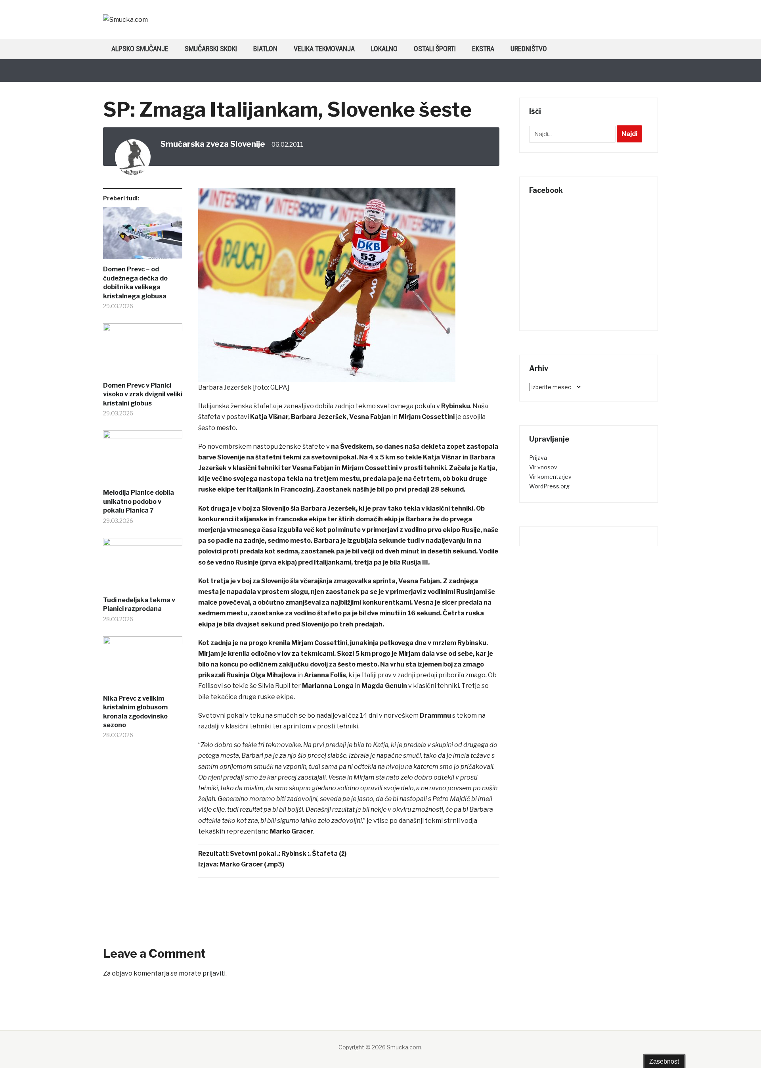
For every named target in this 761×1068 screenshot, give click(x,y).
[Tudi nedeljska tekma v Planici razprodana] (142, 567)
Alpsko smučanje (139, 48)
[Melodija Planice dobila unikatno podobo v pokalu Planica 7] (142, 459)
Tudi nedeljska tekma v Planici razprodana (139, 604)
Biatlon (265, 48)
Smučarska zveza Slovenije (213, 144)
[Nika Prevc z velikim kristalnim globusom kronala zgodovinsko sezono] (142, 665)
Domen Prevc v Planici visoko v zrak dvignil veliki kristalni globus (142, 394)
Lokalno (384, 48)
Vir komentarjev (550, 476)
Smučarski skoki (211, 48)
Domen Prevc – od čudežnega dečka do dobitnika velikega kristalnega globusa (135, 282)
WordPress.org (549, 486)
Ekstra (483, 48)
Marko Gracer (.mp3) (252, 864)
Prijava (538, 457)
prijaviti (214, 973)
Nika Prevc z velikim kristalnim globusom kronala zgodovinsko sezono (135, 712)
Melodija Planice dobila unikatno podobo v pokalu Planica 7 (138, 501)
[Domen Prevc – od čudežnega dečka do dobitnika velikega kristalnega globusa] (142, 236)
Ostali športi (435, 48)
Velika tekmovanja (324, 48)
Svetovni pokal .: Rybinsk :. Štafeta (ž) (288, 853)
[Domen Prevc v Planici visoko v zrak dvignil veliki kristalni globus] (142, 352)
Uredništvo (529, 48)
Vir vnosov (543, 467)
